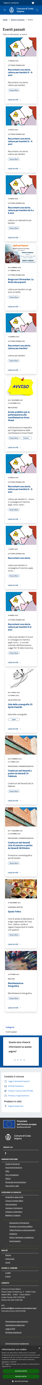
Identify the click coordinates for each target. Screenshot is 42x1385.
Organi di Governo (12, 1163)
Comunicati (9, 1258)
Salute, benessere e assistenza (21, 1237)
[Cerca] (37, 10)
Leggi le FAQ (10, 1328)
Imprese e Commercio (13, 1208)
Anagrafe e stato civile (14, 1197)
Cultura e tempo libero (14, 1200)
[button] (21, 1381)
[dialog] (21, 1365)
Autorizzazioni (15, 1241)
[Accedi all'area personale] (33, 3)
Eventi (7, 1276)
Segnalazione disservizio (15, 1325)
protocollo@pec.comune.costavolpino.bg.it (19, 1308)
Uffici (7, 1171)
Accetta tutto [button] (21, 1371)
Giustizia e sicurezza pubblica (20, 1226)
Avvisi (7, 1262)
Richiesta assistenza (13, 1332)
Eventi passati (11, 1031)
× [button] (39, 1348)
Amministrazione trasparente (17, 1343)
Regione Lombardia (11, 2)
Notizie (8, 1255)
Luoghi (8, 1272)
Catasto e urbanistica (13, 1211)
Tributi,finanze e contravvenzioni (22, 1230)
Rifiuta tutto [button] (20, 1376)
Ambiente (13, 1233)
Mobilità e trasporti (13, 1215)
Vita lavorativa (11, 1204)
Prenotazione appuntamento (16, 1321)
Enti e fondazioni (12, 1174)
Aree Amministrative (13, 1167)
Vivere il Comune (18, 19)
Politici (8, 1178)
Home (5, 19)
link (10, 1366)
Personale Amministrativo (15, 1182)
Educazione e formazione (19, 1222)
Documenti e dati (12, 1185)
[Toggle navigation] (4, 9)
